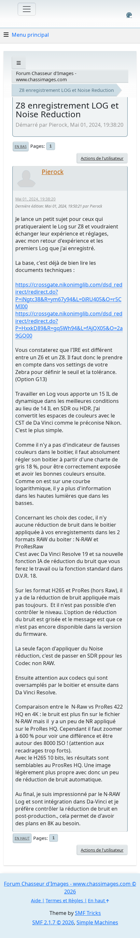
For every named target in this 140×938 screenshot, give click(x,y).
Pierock (52, 171)
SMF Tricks (88, 913)
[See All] (19, 63)
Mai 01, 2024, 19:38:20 (35, 199)
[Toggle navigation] (27, 9)
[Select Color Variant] (129, 15)
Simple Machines (97, 922)
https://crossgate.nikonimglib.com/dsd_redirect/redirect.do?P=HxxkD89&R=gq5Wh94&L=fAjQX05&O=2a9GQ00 (69, 324)
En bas (21, 146)
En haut (22, 838)
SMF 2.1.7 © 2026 (53, 922)
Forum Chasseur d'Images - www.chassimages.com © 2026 (70, 887)
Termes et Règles (64, 900)
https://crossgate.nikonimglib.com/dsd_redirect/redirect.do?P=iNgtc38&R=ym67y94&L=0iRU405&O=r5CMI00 (68, 295)
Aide (36, 900)
